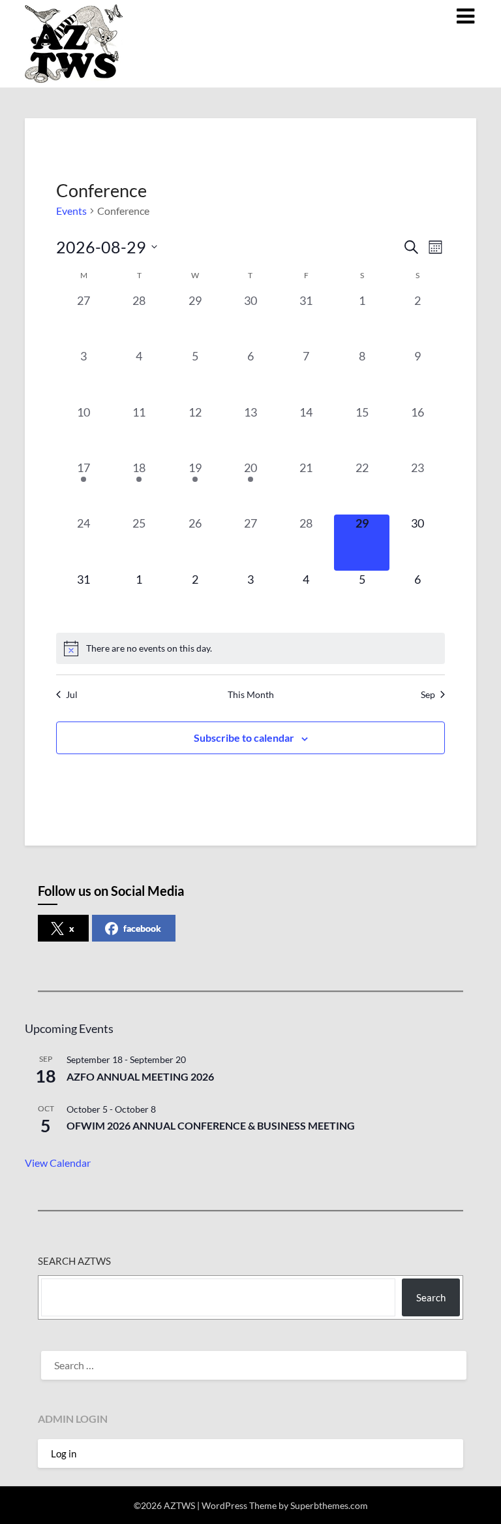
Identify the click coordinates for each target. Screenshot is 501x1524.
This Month (251, 694)
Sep (428, 694)
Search (431, 1297)
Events (71, 210)
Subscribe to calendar (244, 737)
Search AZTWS (74, 1261)
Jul (72, 694)
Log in (63, 1453)
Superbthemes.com (329, 1505)
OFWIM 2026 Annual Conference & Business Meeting (211, 1125)
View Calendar (58, 1162)
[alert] (251, 648)
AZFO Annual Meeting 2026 (140, 1076)
